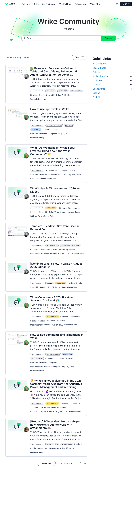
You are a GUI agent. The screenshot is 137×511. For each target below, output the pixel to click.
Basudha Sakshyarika (48, 134)
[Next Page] (81, 463)
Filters (77, 57)
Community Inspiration (47, 178)
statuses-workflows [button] (54, 125)
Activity (96, 72)
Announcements (70, 325)
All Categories (100, 63)
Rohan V (59, 95)
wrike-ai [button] (50, 444)
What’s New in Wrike (46, 216)
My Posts (112, 80)
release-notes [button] (76, 91)
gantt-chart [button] (63, 91)
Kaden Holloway (50, 254)
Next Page (46, 463)
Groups (96, 93)
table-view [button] (51, 91)
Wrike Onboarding (37, 138)
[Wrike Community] (10, 4)
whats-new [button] (51, 208)
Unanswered (112, 88)
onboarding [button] (36, 129)
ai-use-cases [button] (67, 444)
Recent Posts (99, 68)
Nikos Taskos (49, 411)
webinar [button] (50, 283)
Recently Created (21, 57)
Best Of (96, 97)
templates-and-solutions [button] (70, 245)
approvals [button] (69, 125)
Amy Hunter (76, 174)
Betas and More (36, 452)
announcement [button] (52, 316)
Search (108, 38)
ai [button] (57, 444)
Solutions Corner (77, 254)
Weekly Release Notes (38, 99)
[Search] (117, 4)
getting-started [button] (37, 358)
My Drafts (112, 84)
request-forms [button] (52, 245)
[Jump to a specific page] (85, 463)
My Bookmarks (112, 76)
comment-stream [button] (53, 354)
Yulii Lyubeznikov (54, 448)
